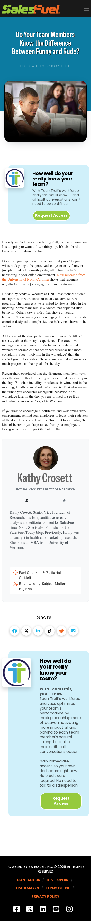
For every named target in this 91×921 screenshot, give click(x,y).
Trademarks (27, 888)
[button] (86, 9)
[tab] (27, 501)
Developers (57, 880)
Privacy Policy (45, 896)
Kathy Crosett (45, 478)
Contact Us (28, 880)
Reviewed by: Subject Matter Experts (42, 586)
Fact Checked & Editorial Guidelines (40, 575)
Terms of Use (58, 888)
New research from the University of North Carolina (43, 277)
